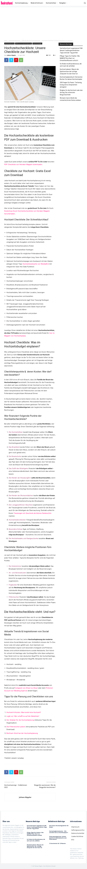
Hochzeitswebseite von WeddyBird (36, 264)
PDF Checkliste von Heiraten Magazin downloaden (23, 164)
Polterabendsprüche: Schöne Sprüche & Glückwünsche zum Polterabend (58, 838)
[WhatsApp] (21, 60)
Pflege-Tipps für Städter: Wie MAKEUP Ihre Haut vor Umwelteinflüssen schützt (70, 58)
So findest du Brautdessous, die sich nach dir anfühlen (71, 65)
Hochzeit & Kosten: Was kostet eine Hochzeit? (23, 712)
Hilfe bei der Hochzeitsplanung (31, 40)
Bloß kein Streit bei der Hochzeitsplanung (22, 733)
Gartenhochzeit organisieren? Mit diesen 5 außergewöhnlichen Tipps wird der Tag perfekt (71, 50)
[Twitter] (11, 60)
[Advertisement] (43, 22)
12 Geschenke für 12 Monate (57, 843)
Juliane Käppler (11, 55)
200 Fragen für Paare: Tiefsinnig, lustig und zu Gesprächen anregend (71, 85)
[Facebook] (6, 60)
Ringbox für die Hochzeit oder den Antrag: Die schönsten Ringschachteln (71, 92)
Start (5, 40)
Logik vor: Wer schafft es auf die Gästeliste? (22, 716)
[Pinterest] (16, 60)
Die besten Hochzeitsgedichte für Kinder (59, 826)
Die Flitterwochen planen (15, 727)
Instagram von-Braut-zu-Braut (26, 688)
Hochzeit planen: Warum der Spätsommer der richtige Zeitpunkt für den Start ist (69, 71)
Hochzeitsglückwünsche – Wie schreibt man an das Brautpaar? (58, 831)
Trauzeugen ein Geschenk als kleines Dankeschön (32, 513)
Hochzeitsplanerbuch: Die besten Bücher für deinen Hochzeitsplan (71, 78)
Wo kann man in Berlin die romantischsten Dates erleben (70, 99)
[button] (84, 3)
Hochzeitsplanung (14, 40)
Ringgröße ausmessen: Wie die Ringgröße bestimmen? (45, 786)
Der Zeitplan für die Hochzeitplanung (20, 720)
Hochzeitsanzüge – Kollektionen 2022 (15, 786)
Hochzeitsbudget (37, 43)
